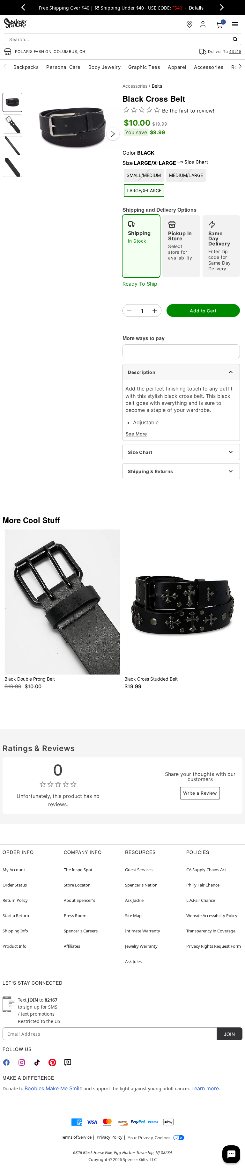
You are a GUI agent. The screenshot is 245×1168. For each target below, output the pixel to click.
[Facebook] (6, 1062)
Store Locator (77, 885)
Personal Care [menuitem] (63, 67)
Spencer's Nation (141, 885)
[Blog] (67, 1062)
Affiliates (72, 946)
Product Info (14, 946)
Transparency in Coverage (210, 931)
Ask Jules (133, 961)
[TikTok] (37, 1062)
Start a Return (16, 915)
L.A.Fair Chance (200, 900)
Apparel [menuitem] (177, 67)
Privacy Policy (109, 1137)
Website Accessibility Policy (211, 915)
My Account (14, 869)
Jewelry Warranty (141, 946)
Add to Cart (203, 310)
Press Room (75, 915)
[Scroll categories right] (240, 66)
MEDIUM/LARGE (186, 175)
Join (229, 1034)
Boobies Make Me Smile (53, 1088)
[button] (72, 127)
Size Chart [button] (196, 161)
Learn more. (205, 1088)
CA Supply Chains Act (206, 869)
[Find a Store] (189, 24)
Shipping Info (15, 931)
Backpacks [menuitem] (26, 67)
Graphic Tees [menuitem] (144, 67)
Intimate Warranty (142, 931)
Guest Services (138, 869)
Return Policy (15, 900)
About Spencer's (79, 900)
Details (196, 8)
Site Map (133, 915)
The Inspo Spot (78, 869)
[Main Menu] (234, 24)
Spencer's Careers (81, 931)
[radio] (141, 246)
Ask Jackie (134, 900)
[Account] (203, 24)
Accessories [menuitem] (208, 67)
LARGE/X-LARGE (144, 190)
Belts (157, 86)
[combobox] (122, 39)
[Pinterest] (52, 1062)
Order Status (15, 885)
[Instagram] (22, 1062)
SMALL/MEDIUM (144, 175)
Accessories (134, 86)
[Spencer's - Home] (15, 24)
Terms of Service (76, 1137)
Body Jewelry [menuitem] (104, 67)
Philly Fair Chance (202, 885)
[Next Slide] (113, 134)
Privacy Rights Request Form (213, 946)
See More (136, 433)
